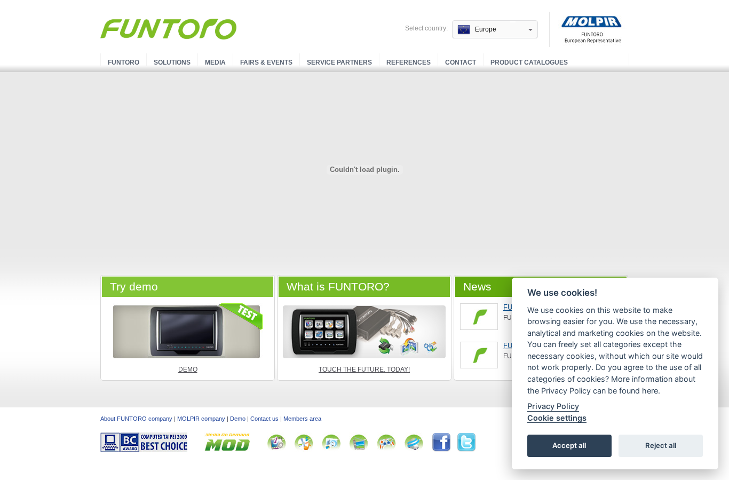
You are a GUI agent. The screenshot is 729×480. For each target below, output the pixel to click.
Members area (302, 418)
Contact (460, 62)
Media (215, 62)
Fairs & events (266, 62)
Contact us (264, 418)
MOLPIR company (201, 418)
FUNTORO (123, 62)
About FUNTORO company (136, 418)
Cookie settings (557, 417)
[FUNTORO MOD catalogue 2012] (479, 355)
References (408, 62)
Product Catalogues (529, 62)
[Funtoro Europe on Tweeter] (466, 450)
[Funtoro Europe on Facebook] (444, 450)
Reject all (660, 446)
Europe (485, 29)
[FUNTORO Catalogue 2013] (479, 316)
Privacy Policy (553, 406)
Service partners (339, 62)
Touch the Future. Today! (364, 369)
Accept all (569, 446)
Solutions (172, 62)
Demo (187, 369)
